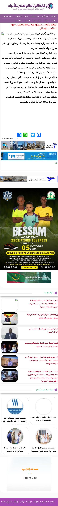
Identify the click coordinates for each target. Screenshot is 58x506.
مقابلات (46, 20)
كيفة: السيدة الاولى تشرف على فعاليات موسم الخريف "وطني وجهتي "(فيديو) (41, 344)
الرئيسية (53, 16)
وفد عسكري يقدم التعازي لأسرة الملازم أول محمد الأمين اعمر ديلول (43, 449)
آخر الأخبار (45, 16)
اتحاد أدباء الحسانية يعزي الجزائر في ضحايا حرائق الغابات (43, 419)
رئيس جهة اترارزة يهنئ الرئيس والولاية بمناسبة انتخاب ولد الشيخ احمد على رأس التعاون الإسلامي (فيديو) (43, 304)
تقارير (26, 16)
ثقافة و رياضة (37, 20)
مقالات (54, 20)
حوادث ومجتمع (7, 16)
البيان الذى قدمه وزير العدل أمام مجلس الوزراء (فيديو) (43, 330)
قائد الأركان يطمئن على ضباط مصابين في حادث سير (15, 449)
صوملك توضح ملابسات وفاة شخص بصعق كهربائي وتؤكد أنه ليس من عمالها (15, 421)
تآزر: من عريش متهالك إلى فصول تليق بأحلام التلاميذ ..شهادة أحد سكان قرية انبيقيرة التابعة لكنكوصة (41, 361)
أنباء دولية (18, 16)
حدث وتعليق (35, 16)
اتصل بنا (27, 20)
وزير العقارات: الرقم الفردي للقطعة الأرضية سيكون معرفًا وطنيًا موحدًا (42, 316)
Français (19, 20)
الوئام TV (48, 293)
